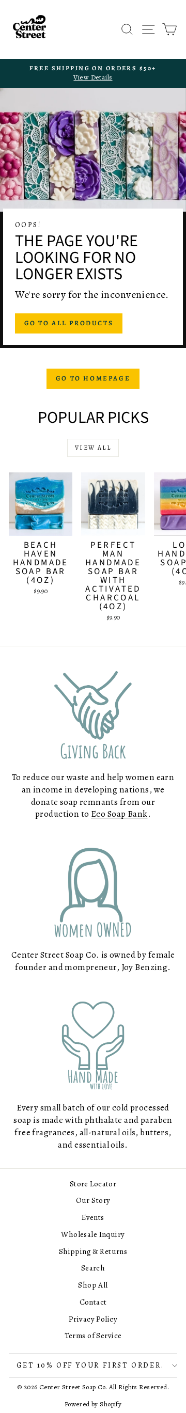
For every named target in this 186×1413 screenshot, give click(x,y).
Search (93, 1268)
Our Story (93, 1200)
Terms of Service (93, 1335)
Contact (93, 1302)
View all (93, 447)
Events (93, 1217)
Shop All (92, 1285)
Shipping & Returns (93, 1251)
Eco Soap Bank (119, 814)
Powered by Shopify (93, 1404)
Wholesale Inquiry (93, 1234)
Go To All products (69, 323)
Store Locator (93, 1184)
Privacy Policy (93, 1319)
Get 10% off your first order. (90, 1365)
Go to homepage (93, 378)
